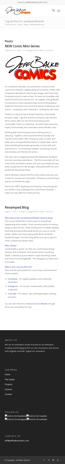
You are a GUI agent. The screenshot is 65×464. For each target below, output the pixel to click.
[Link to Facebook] (44, 460)
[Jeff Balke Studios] (27, 11)
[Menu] (58, 10)
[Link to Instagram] (49, 460)
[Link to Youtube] (53, 460)
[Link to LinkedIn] (58, 460)
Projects (8, 384)
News (42, 50)
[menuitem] (52, 11)
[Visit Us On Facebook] (15, 416)
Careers (8, 389)
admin (50, 50)
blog (22, 212)
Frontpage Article (32, 50)
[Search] (52, 11)
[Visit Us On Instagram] (16, 419)
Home (7, 374)
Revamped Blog (17, 207)
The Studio (10, 379)
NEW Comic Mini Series (22, 46)
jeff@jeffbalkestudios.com (17, 440)
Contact (8, 394)
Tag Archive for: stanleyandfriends (24, 21)
